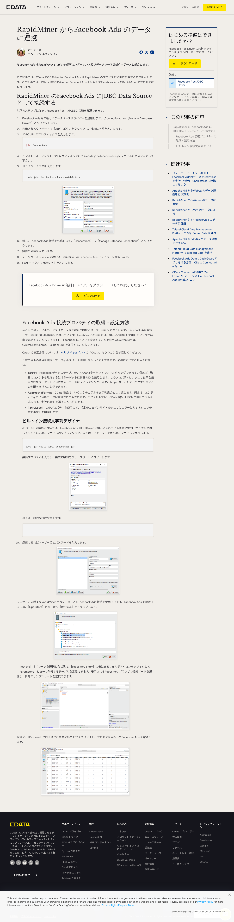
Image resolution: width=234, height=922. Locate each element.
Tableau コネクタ (71, 878)
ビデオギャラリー (182, 864)
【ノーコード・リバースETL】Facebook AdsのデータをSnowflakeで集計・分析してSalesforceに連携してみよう (194, 178)
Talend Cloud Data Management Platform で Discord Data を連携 (192, 251)
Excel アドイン (70, 867)
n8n (202, 856)
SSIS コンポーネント (100, 842)
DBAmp (93, 847)
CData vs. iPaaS (126, 859)
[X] (18, 862)
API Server (67, 856)
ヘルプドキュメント (73, 352)
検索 (194, 7)
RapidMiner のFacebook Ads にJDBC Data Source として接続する (194, 129)
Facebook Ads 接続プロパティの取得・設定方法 (196, 139)
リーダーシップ (153, 853)
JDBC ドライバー (71, 836)
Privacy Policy (205, 901)
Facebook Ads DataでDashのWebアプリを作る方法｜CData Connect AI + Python (194, 262)
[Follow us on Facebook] (141, 52)
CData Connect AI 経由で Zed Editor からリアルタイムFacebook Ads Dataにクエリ (193, 276)
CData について (153, 831)
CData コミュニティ (183, 831)
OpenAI (204, 861)
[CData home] (19, 7)
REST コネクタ (69, 861)
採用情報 (149, 864)
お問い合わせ (213, 7)
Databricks (206, 840)
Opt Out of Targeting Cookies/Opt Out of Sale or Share (198, 911)
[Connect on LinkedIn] (152, 52)
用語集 (176, 858)
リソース (177, 847)
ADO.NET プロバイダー (73, 844)
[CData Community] (37, 862)
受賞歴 (148, 847)
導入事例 (177, 836)
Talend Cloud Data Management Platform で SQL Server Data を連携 (194, 231)
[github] (30, 862)
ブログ (176, 842)
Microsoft (205, 851)
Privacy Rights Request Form (117, 905)
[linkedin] (12, 862)
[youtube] (24, 862)
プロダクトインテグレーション (129, 838)
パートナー (123, 854)
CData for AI (148, 7)
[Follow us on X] (146, 52)
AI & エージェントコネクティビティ (128, 847)
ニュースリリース (154, 836)
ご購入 (185, 7)
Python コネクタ (71, 851)
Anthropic (205, 834)
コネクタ (121, 831)
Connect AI (95, 836)
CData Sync (96, 831)
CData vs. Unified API (129, 865)
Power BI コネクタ (72, 872)
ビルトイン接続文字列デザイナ (195, 146)
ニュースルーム (153, 842)
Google (204, 845)
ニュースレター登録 (183, 853)
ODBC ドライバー (71, 831)
